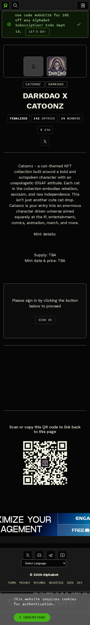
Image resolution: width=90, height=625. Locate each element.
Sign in (45, 320)
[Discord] (39, 555)
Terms (12, 582)
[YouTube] (62, 555)
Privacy (24, 582)
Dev (79, 582)
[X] (45, 141)
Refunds (40, 582)
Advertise (56, 582)
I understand (32, 617)
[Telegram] (51, 555)
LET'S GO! (37, 32)
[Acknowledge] (79, 24)
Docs (70, 582)
